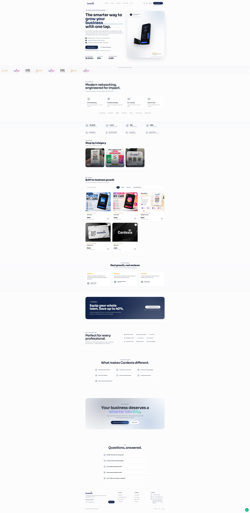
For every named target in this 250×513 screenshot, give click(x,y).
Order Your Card (91, 47)
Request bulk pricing (153, 307)
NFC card (128, 187)
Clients (112, 3)
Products (107, 3)
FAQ (131, 3)
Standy (122, 187)
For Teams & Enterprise (106, 47)
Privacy (155, 508)
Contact (136, 501)
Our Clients (137, 497)
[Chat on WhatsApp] (247, 510)
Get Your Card (157, 3)
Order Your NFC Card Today (119, 422)
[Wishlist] (144, 3)
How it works (125, 3)
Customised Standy (137, 187)
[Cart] (147, 3)
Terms (159, 508)
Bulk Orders (137, 499)
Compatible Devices (122, 497)
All (118, 187)
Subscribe (111, 502)
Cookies (163, 508)
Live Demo (120, 501)
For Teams (118, 3)
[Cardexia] (90, 3)
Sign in (150, 3)
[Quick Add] (125, 201)
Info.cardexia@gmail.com (157, 497)
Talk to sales (134, 422)
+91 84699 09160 (156, 494)
